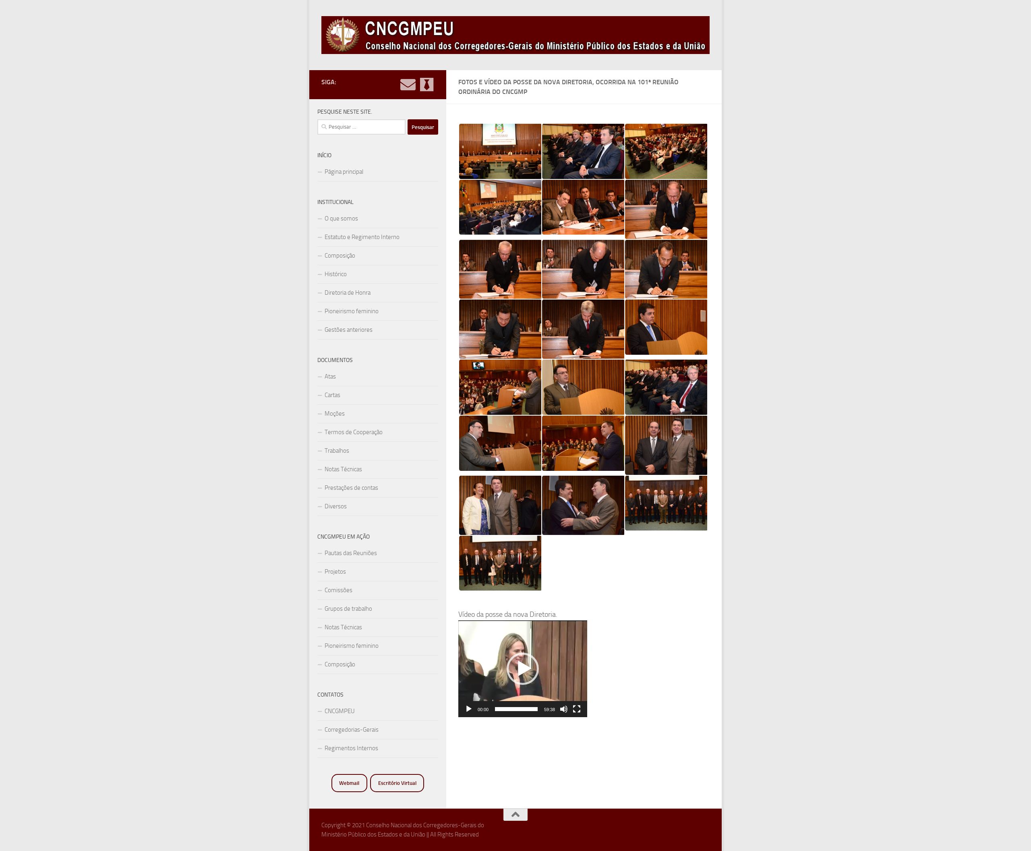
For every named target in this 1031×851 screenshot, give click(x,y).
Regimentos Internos (351, 748)
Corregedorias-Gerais (352, 729)
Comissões (338, 590)
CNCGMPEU (340, 711)
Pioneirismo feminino (352, 311)
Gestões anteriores (349, 329)
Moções (335, 413)
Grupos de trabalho (348, 608)
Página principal (344, 171)
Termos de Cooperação (354, 432)
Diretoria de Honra (348, 292)
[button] (523, 669)
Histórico (336, 274)
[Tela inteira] (577, 709)
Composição (340, 255)
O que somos (341, 218)
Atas (330, 376)
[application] (522, 668)
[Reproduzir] (469, 709)
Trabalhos (337, 450)
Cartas (332, 395)
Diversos (336, 506)
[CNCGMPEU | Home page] (515, 35)
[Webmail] (408, 84)
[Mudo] (564, 709)
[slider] (516, 709)
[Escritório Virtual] (426, 84)
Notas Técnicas (343, 469)
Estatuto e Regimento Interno (362, 237)
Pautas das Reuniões (351, 553)
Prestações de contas (351, 487)
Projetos (335, 571)
